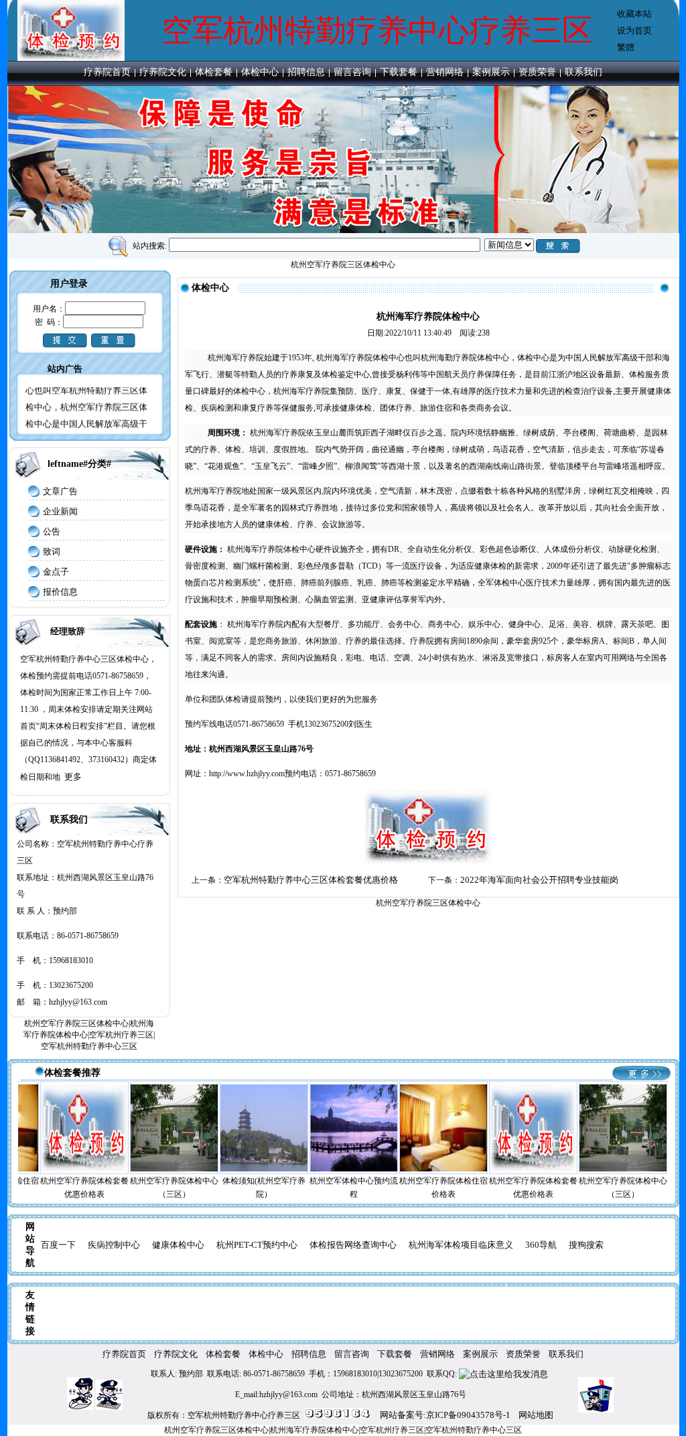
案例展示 (491, 72)
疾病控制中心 (114, 1245)
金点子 (56, 572)
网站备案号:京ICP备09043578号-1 (445, 1415)
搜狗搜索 (586, 1245)
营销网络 (445, 72)
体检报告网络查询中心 (353, 1245)
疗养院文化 (162, 72)
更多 (73, 777)
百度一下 (58, 1245)
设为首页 (634, 30)
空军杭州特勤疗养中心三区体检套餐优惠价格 (311, 880)
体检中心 (260, 72)
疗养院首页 (107, 72)
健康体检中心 (178, 1245)
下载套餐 (398, 72)
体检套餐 (213, 72)
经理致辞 (67, 631)
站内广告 (65, 369)
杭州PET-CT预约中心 (256, 1245)
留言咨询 (352, 72)
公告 (51, 531)
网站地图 (536, 1415)
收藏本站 (634, 14)
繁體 (625, 47)
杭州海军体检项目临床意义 (461, 1245)
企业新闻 (60, 511)
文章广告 (60, 491)
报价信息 (60, 592)
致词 (51, 552)
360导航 (541, 1245)
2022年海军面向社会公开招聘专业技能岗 (539, 880)
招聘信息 (306, 72)
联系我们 (583, 72)
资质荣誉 (537, 72)
